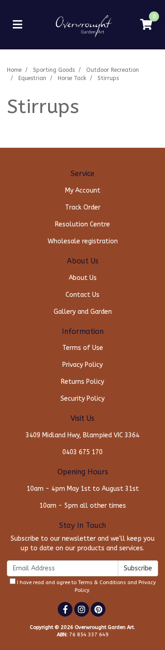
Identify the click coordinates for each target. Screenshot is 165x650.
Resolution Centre (82, 224)
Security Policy (82, 399)
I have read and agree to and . (86, 586)
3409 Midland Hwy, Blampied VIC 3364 (82, 435)
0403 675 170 (82, 452)
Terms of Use (82, 348)
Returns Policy (82, 382)
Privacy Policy (82, 365)
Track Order (82, 207)
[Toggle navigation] (17, 25)
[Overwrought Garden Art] (82, 24)
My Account (82, 190)
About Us (83, 278)
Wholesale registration (83, 241)
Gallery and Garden (83, 312)
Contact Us (82, 295)
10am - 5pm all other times (82, 506)
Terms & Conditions (102, 583)
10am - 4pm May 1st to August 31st (83, 489)
